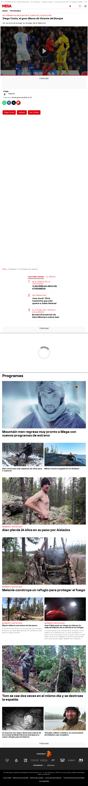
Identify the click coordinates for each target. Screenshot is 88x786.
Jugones (21, 112)
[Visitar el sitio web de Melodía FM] (81, 760)
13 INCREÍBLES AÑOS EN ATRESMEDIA (44, 287)
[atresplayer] (80, 6)
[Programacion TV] (75, 6)
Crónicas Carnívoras (61, 2)
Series (5, 11)
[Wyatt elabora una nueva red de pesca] (23, 609)
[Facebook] (4, 94)
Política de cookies (37, 777)
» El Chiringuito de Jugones (27, 269)
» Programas (12, 269)
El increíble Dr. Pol (10, 2)
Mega (4, 269)
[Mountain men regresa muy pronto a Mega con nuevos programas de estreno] (44, 405)
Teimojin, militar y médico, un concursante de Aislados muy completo (63, 734)
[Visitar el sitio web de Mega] (44, 760)
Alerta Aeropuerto (23, 2)
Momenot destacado (12, 527)
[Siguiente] (86, 2)
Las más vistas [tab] (36, 276)
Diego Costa (9, 112)
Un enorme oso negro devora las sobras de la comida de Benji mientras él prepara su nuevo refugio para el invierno (21, 735)
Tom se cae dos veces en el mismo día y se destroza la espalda (42, 697)
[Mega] (11, 6)
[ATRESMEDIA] (44, 754)
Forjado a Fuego (47, 2)
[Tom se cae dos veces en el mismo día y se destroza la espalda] (44, 669)
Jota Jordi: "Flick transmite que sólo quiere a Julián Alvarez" (44, 301)
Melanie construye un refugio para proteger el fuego (43, 590)
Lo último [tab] (51, 276)
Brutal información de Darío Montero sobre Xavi (45, 315)
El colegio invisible (76, 2)
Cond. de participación (53, 777)
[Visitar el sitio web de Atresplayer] (39, 765)
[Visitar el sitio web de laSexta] (16, 760)
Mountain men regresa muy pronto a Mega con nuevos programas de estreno (39, 433)
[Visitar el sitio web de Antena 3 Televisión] (7, 760)
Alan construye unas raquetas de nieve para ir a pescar (22, 470)
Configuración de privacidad (74, 777)
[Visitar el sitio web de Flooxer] (51, 765)
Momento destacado (12, 587)
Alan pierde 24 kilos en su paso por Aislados (36, 530)
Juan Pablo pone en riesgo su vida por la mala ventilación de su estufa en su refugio (64, 626)
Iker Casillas (34, 112)
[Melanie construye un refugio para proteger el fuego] (44, 561)
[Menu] (85, 6)
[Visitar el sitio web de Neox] (25, 760)
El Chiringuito (35, 2)
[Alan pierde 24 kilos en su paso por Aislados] (44, 501)
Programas (15, 11)
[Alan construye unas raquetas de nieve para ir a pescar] (23, 455)
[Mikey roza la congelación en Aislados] (65, 455)
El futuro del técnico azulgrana (44, 311)
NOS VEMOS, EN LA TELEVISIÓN (41, 283)
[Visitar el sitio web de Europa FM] (71, 760)
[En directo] (70, 6)
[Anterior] (1, 2)
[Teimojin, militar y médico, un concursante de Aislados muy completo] (65, 719)
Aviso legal (7, 777)
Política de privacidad (20, 777)
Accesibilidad (44, 781)
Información (39, 295)
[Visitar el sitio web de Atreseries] (53, 760)
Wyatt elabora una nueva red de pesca (19, 625)
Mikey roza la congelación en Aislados (61, 469)
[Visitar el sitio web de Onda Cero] (62, 760)
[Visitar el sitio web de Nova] (35, 760)
